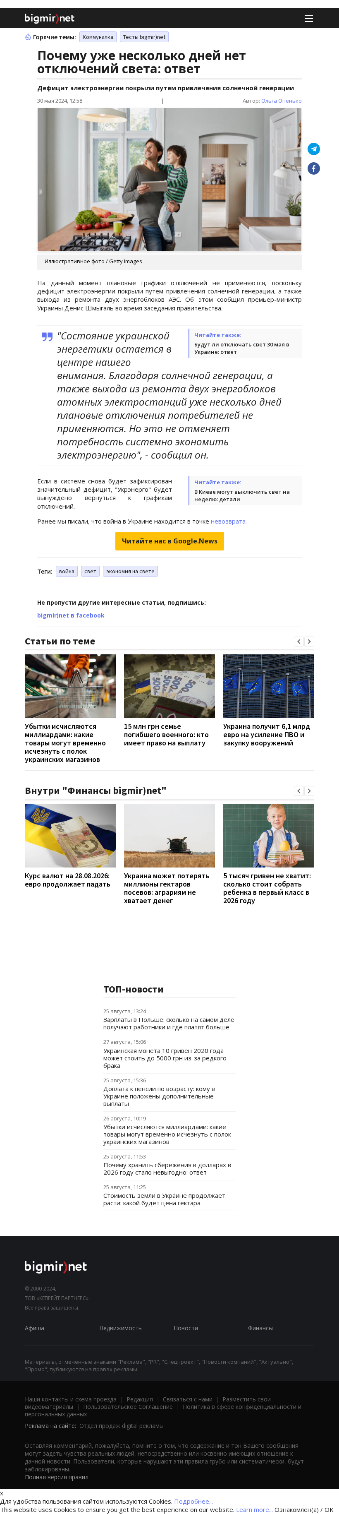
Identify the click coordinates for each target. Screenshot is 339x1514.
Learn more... (254, 1509)
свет (90, 571)
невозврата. (229, 521)
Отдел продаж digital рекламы (121, 1426)
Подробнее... (193, 1501)
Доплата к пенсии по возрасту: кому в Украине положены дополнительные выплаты (159, 1096)
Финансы (260, 1328)
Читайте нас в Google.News (169, 541)
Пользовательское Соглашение (128, 1407)
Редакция (140, 1399)
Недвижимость (120, 1328)
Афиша (34, 1328)
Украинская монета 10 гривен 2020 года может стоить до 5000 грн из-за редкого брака (165, 1057)
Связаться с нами (187, 1399)
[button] (299, 641)
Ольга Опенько (281, 100)
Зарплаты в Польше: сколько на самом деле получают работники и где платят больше (168, 1023)
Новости (186, 1328)
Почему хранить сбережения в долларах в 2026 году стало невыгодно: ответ (167, 1168)
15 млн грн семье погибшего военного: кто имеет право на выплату (166, 734)
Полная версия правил (56, 1477)
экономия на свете (130, 571)
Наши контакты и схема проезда (71, 1399)
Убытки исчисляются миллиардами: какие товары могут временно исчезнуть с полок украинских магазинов (65, 742)
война (66, 571)
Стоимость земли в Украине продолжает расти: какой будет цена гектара (164, 1199)
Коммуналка (98, 37)
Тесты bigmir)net (144, 37)
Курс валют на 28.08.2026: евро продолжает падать (67, 880)
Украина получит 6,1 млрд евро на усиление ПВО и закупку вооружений (266, 734)
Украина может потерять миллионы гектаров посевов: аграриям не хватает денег (166, 888)
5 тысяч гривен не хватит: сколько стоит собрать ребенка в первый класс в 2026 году (267, 888)
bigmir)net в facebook (71, 615)
